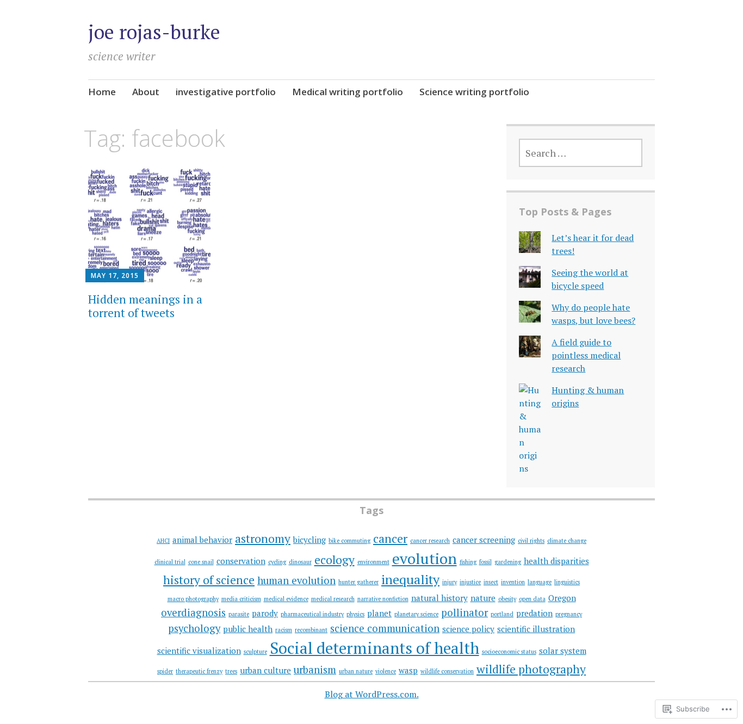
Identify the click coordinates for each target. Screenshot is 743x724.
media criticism (241, 599)
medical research (333, 599)
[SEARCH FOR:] (580, 153)
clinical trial (169, 562)
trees (231, 671)
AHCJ (163, 540)
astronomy (262, 538)
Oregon (562, 597)
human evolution (296, 580)
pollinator (464, 612)
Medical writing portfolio (347, 91)
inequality (410, 579)
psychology (194, 628)
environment (373, 562)
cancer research (430, 540)
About (145, 91)
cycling (277, 562)
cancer (390, 538)
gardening (507, 562)
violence (385, 671)
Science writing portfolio (474, 91)
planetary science (416, 614)
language (540, 582)
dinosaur (300, 562)
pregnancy (568, 614)
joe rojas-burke (154, 32)
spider (165, 671)
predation (534, 613)
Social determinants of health (374, 648)
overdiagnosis (193, 612)
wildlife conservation (447, 671)
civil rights (531, 540)
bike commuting (349, 540)
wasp (408, 670)
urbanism (315, 669)
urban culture (265, 670)
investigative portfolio (226, 91)
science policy (468, 628)
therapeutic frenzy (199, 671)
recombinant (311, 630)
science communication (384, 628)
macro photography (193, 599)
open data (532, 599)
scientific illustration (536, 628)
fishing (468, 562)
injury (449, 582)
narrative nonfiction (382, 599)
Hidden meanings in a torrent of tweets (145, 306)
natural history (439, 597)
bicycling (309, 539)
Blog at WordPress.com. (372, 694)
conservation (240, 560)
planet (379, 613)
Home (102, 91)
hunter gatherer (358, 582)
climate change (566, 540)
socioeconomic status (509, 651)
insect (491, 582)
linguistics (567, 582)
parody (265, 613)
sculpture (255, 651)
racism (283, 630)
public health (248, 628)
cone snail (201, 562)
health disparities (556, 560)
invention (513, 582)
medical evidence (286, 599)
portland (502, 614)
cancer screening (484, 539)
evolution (424, 558)
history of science (209, 579)
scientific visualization (199, 650)
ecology (334, 559)
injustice (470, 582)
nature (483, 597)
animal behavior (202, 539)
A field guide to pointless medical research (586, 355)
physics (355, 614)
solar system (562, 650)
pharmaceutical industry (312, 614)
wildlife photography (531, 669)
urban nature (356, 671)
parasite (238, 614)
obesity (507, 599)
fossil (485, 562)
